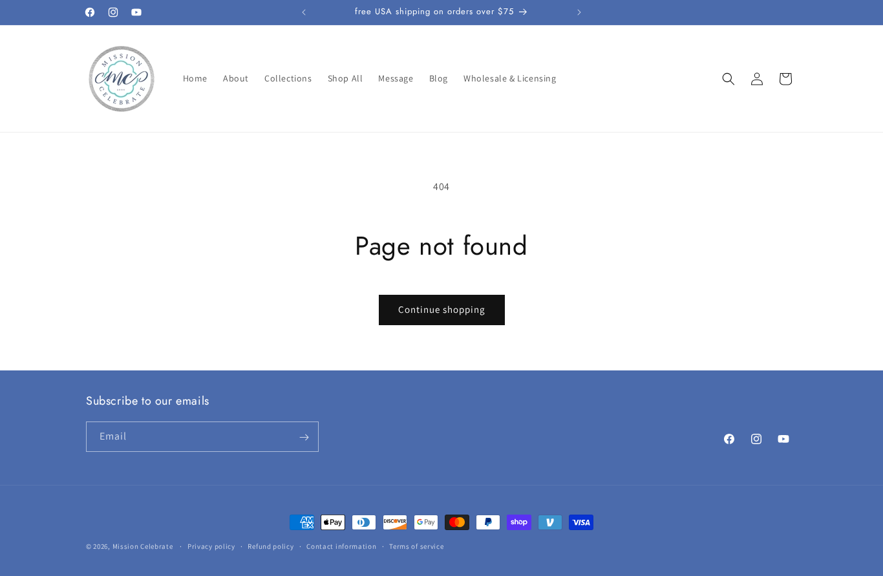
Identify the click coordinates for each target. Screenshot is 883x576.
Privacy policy (211, 545)
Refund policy (270, 545)
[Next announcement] (579, 12)
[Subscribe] (304, 437)
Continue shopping (441, 309)
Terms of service (416, 545)
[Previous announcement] (304, 12)
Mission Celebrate (142, 546)
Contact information (341, 545)
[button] (728, 79)
